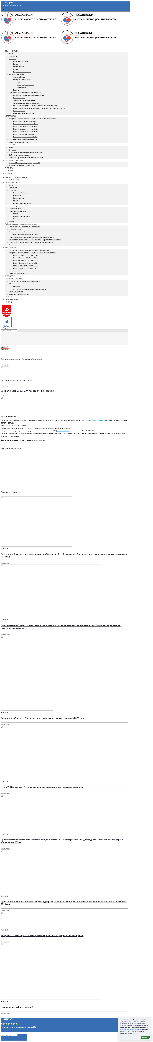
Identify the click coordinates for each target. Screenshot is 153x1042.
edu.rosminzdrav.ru (98, 420)
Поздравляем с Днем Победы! (17, 1007)
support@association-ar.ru (13, 5)
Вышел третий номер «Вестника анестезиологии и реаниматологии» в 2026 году (42, 718)
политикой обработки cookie (129, 1029)
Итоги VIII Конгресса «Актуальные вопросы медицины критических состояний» (42, 787)
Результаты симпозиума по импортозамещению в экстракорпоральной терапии (42, 935)
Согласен (145, 1037)
